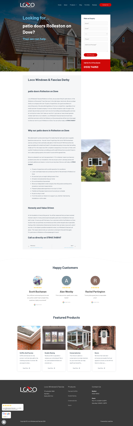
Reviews (94, 5)
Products (72, 5)
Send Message (90, 55)
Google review (38, 304)
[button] (26, 368)
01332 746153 (91, 66)
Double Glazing (72, 396)
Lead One (110, 421)
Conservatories (72, 400)
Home (59, 5)
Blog (80, 5)
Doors (69, 405)
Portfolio (87, 5)
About (65, 5)
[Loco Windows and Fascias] (27, 4)
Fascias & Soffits (73, 391)
